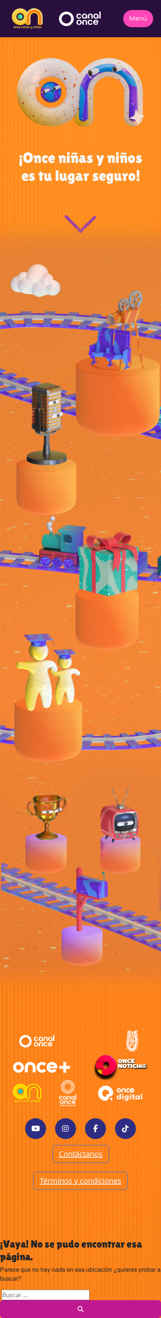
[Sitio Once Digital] (121, 1093)
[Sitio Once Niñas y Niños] (27, 1093)
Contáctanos (81, 1154)
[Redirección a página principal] (27, 19)
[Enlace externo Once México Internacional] (67, 1093)
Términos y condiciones (80, 1181)
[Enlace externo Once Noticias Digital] (121, 1067)
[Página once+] (41, 1067)
